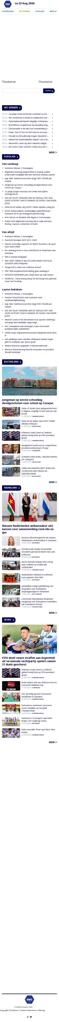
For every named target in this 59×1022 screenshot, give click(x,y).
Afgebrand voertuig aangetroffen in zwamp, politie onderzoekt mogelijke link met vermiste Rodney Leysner (30, 179)
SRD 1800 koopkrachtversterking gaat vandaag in (27, 277)
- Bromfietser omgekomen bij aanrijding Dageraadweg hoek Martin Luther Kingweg (25, 131)
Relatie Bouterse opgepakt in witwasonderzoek (26, 352)
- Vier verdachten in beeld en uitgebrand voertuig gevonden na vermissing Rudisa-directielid (25, 124)
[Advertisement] (29, 875)
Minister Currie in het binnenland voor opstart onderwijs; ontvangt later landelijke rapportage (30, 327)
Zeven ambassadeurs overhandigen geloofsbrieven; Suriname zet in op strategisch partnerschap (28, 218)
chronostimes (37, 613)
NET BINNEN (24, 11)
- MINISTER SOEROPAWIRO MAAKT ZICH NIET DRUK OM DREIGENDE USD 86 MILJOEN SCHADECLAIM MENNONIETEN (25, 145)
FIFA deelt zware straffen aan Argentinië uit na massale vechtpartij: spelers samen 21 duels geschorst (29, 667)
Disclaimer (14, 1016)
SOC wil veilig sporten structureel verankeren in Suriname (36, 701)
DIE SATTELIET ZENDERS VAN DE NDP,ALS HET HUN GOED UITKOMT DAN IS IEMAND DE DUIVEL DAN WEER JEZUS (30, 207)
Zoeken (8, 96)
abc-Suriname (37, 600)
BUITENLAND (11, 367)
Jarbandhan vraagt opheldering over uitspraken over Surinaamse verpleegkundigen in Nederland (37, 595)
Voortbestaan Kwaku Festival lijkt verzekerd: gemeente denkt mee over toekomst (38, 558)
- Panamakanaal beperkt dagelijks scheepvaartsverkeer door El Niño (25, 127)
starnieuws (36, 457)
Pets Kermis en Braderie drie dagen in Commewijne (28, 223)
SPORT (7, 625)
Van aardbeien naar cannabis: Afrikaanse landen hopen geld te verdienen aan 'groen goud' (29, 346)
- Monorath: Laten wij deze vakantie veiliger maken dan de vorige (25, 149)
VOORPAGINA (8, 11)
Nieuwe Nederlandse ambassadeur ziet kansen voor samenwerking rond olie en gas (28, 535)
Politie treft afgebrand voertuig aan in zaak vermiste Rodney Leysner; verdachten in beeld (28, 228)
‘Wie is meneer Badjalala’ (16, 263)
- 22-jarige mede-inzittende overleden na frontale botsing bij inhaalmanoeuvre (25, 120)
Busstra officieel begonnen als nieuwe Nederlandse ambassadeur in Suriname (39, 545)
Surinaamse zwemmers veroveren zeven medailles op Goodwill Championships (37, 714)
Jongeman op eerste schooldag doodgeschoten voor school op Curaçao (27, 407)
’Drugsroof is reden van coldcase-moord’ (23, 273)
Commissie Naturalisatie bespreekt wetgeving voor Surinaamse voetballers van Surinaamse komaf (39, 608)
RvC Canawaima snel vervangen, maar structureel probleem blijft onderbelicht (27, 333)
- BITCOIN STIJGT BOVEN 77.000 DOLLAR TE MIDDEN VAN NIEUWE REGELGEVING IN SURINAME (25, 153)
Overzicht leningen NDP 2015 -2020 (21, 246)
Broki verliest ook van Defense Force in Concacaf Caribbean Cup (39, 690)
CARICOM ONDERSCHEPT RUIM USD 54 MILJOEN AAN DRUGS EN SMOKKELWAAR (38, 477)
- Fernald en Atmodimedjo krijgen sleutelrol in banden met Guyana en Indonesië (25, 142)
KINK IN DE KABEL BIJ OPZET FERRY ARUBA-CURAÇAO (30, 213)
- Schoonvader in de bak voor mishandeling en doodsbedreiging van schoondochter (25, 134)
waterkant (36, 549)
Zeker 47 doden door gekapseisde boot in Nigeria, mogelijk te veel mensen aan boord (39, 417)
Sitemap (41, 1016)
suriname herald (38, 422)
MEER (52, 11)
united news (36, 432)
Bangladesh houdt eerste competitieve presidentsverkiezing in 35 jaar (39, 453)
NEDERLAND (10, 493)
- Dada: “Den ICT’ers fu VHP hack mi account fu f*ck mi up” (25, 138)
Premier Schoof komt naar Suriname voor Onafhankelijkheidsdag (23, 305)
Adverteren (32, 1016)
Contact (23, 1016)
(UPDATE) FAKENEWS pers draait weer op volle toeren (29, 281)
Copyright (4, 1016)
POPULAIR (39, 11)
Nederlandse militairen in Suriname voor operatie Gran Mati (37, 582)
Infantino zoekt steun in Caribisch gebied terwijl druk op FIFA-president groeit (38, 441)
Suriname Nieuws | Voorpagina (19, 174)
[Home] (7, 4)
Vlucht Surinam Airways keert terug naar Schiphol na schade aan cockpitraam (37, 571)
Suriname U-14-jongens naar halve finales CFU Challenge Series (37, 725)
